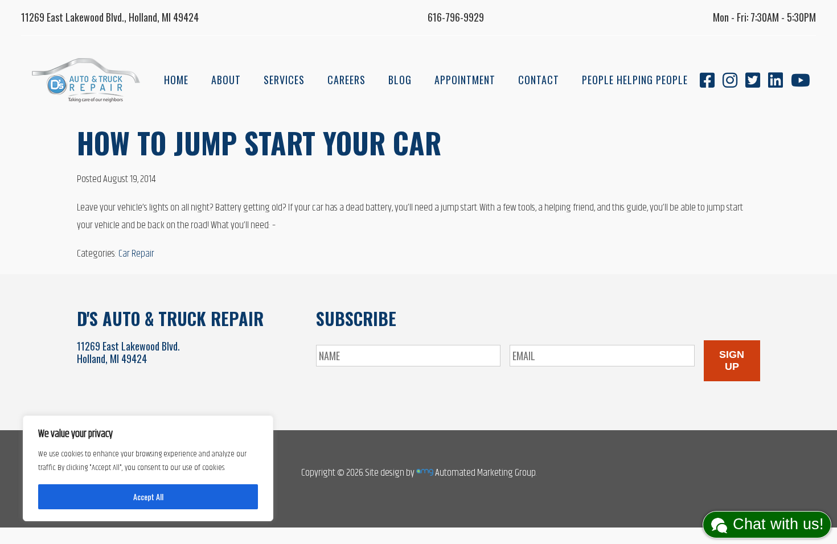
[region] (148, 468)
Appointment (464, 79)
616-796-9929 (456, 17)
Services (284, 79)
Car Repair (136, 254)
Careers (346, 79)
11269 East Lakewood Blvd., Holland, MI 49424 (110, 17)
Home (176, 79)
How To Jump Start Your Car (259, 142)
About (226, 79)
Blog (400, 79)
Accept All (148, 496)
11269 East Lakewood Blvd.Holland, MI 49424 (128, 352)
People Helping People (635, 79)
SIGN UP (731, 360)
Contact (538, 79)
